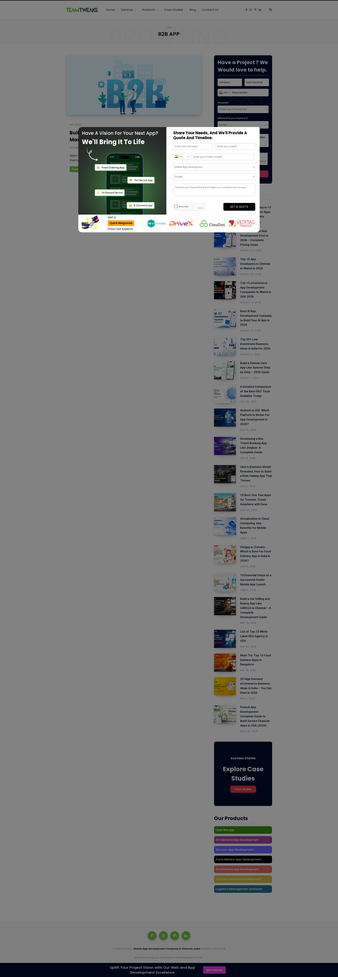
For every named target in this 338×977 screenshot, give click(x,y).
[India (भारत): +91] (181, 157)
